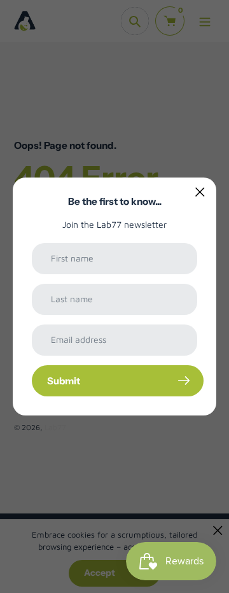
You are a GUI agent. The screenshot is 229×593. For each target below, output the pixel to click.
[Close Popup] (200, 192)
